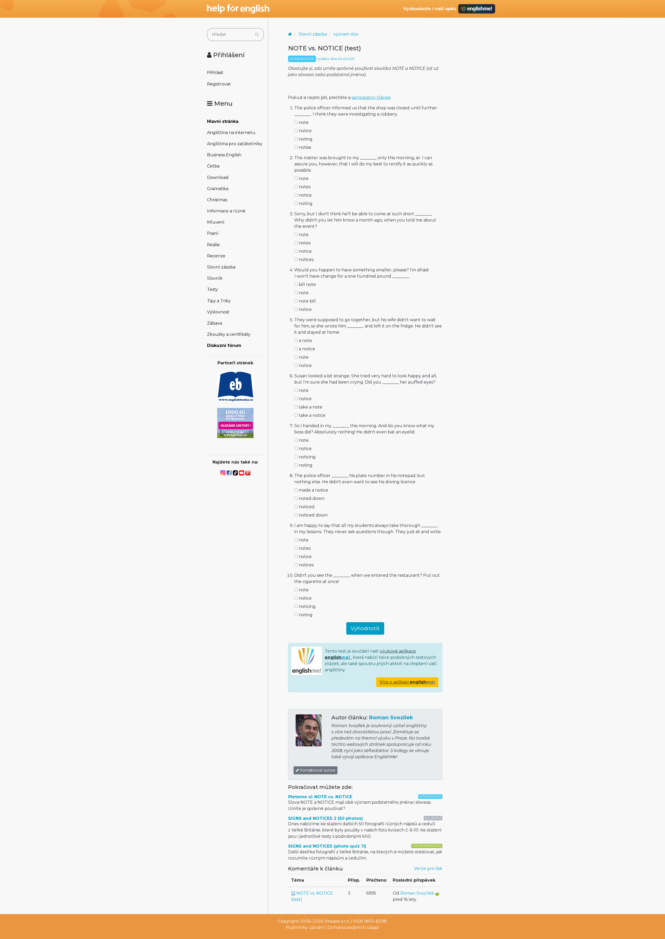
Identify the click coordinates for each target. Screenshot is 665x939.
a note (305, 340)
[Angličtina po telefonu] (235, 422)
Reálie (213, 244)
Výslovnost (218, 312)
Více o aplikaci (407, 682)
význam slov (346, 34)
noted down (311, 498)
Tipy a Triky (219, 300)
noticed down (313, 515)
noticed (306, 506)
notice (305, 130)
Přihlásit (215, 72)
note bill (307, 301)
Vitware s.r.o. (337, 921)
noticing (307, 456)
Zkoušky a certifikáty (228, 334)
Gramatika (217, 188)
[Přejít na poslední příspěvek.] (437, 893)
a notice (306, 348)
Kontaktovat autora (317, 770)
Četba (213, 166)
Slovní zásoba (221, 267)
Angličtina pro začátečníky (234, 143)
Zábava (214, 323)
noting (305, 139)
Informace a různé (226, 211)
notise (304, 147)
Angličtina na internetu (231, 132)
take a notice (311, 415)
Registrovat (219, 84)
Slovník (215, 278)
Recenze (216, 255)
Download (218, 177)
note (303, 122)
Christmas (217, 199)
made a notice (313, 490)
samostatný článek (371, 97)
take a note (310, 407)
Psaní (212, 233)
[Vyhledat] (257, 34)
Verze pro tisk (428, 868)
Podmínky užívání (305, 927)
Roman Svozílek (391, 717)
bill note (307, 284)
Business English (224, 154)
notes (304, 186)
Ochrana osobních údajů (353, 927)
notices (306, 259)
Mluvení (215, 222)
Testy (212, 289)
